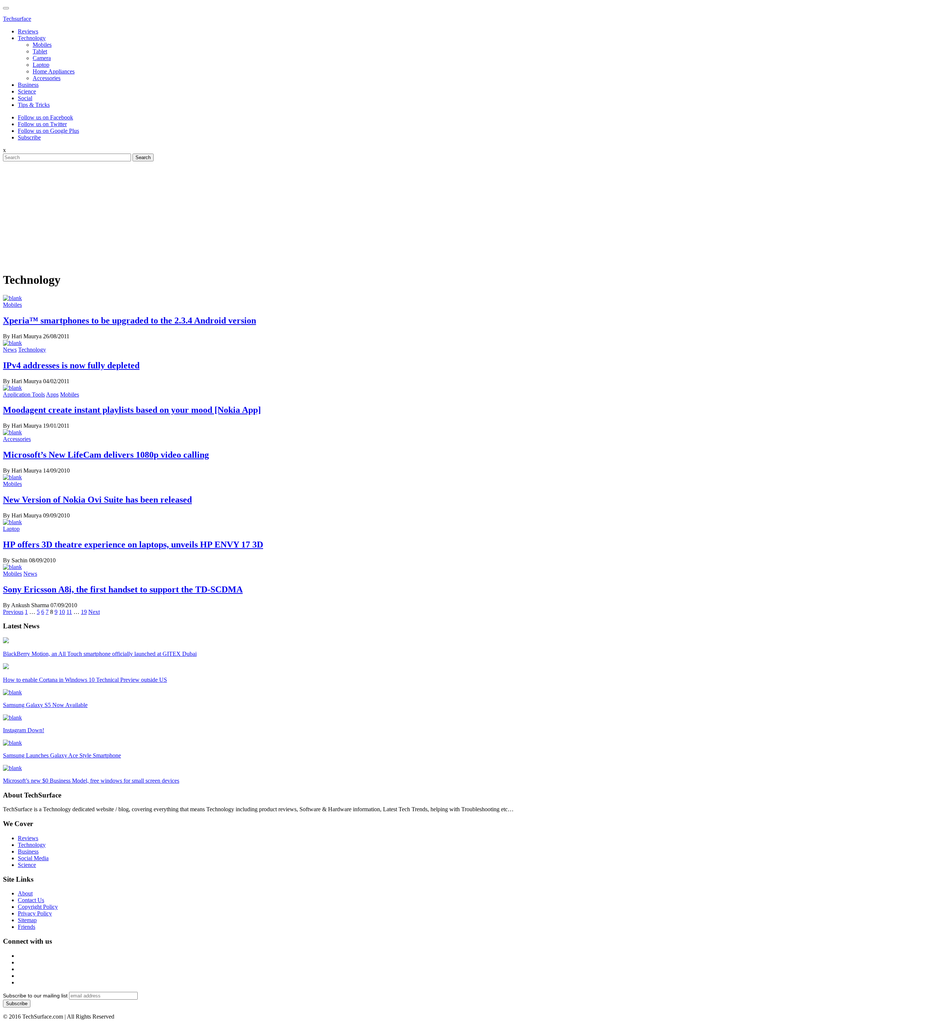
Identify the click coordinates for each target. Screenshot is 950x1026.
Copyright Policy (38, 907)
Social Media (33, 858)
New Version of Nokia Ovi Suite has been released (97, 499)
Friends (26, 927)
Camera (42, 58)
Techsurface (17, 19)
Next (94, 612)
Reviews (28, 31)
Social (25, 98)
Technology (32, 38)
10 (62, 612)
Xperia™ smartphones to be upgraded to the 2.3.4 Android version (129, 320)
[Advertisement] (475, 213)
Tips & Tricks (34, 105)
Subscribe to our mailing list (35, 996)
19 (84, 612)
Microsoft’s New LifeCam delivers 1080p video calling (106, 455)
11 (69, 612)
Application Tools (24, 394)
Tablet (40, 51)
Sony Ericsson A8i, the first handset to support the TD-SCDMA (123, 589)
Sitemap (27, 920)
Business (28, 85)
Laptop (41, 65)
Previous (13, 612)
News (10, 349)
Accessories (46, 78)
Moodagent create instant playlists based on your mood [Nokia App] (132, 410)
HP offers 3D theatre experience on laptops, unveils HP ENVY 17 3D (133, 544)
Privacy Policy (35, 913)
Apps (52, 394)
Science (27, 91)
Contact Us (31, 900)
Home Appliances (54, 71)
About (25, 893)
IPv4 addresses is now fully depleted (71, 365)
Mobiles (42, 45)
